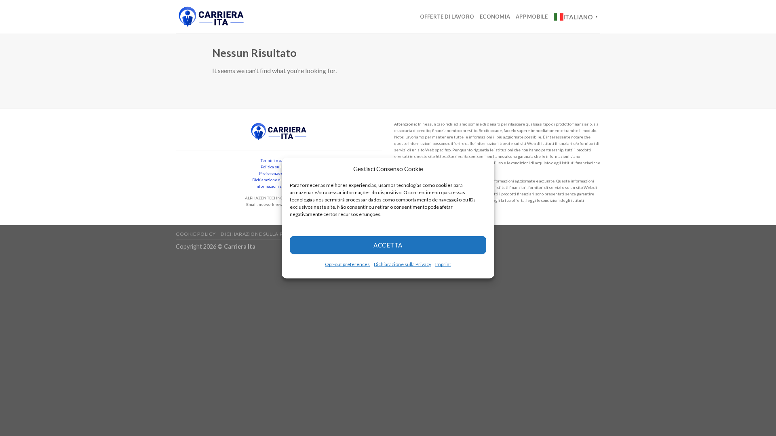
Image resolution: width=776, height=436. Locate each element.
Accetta (387, 245)
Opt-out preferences (347, 264)
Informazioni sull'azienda (278, 186)
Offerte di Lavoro (447, 16)
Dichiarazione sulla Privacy (402, 264)
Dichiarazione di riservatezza (279, 179)
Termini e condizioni (279, 160)
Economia (495, 16)
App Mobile (532, 16)
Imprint (443, 264)
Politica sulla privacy (279, 166)
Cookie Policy (196, 234)
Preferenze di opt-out (279, 173)
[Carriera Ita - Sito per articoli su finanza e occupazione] (211, 16)
